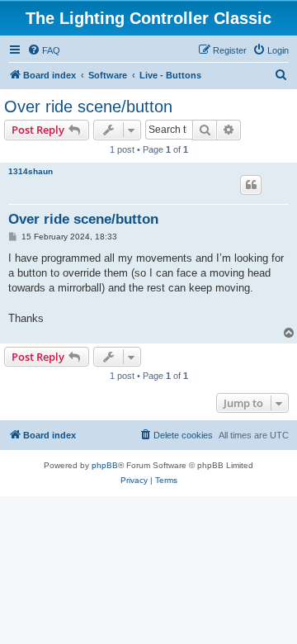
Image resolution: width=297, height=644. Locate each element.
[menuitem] (43, 50)
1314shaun (30, 171)
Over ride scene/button (88, 106)
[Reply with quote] (251, 185)
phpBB (105, 465)
